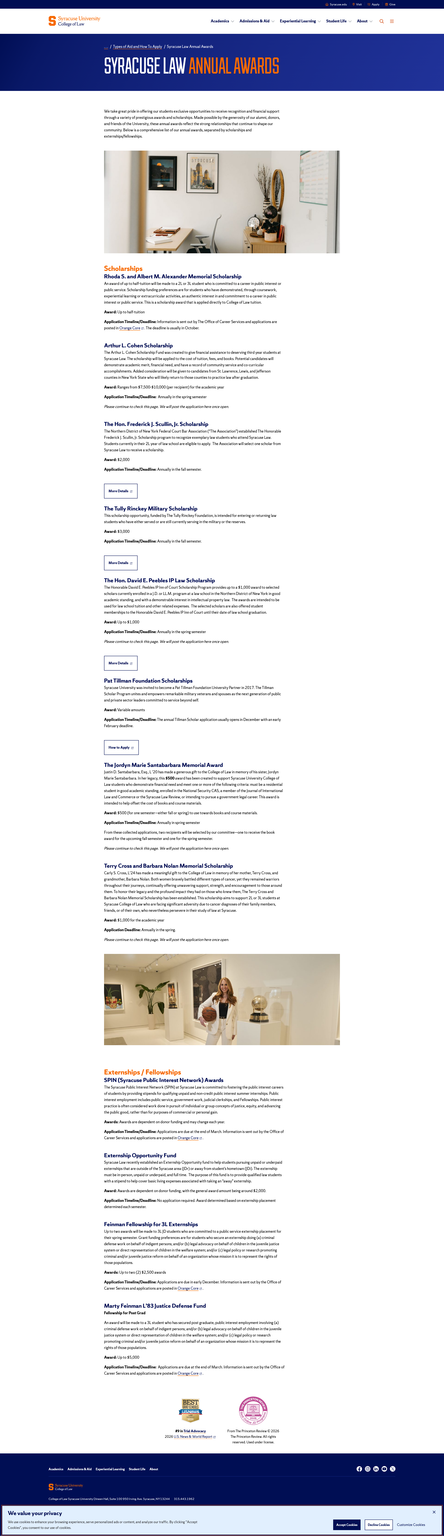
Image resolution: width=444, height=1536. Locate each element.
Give (392, 4)
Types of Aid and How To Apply (137, 46)
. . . (106, 47)
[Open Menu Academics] (232, 21)
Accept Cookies (346, 1525)
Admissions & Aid (255, 21)
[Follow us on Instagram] (367, 1469)
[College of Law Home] (75, 21)
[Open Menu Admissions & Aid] (273, 21)
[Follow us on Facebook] (359, 1469)
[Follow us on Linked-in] (376, 1469)
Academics (220, 21)
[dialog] (222, 1520)
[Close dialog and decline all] (434, 1512)
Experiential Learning (298, 21)
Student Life (336, 21)
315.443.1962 (184, 1499)
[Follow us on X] (392, 1469)
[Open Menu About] (371, 21)
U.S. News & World (193, 1436)
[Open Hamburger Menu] (391, 21)
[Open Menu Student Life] (350, 21)
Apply (375, 4)
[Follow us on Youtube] (384, 1469)
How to (119, 747)
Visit (359, 4)
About (362, 21)
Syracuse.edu (338, 4)
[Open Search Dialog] (382, 21)
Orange (129, 328)
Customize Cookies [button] (411, 1524)
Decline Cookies (379, 1525)
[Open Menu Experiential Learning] (319, 21)
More (119, 491)
